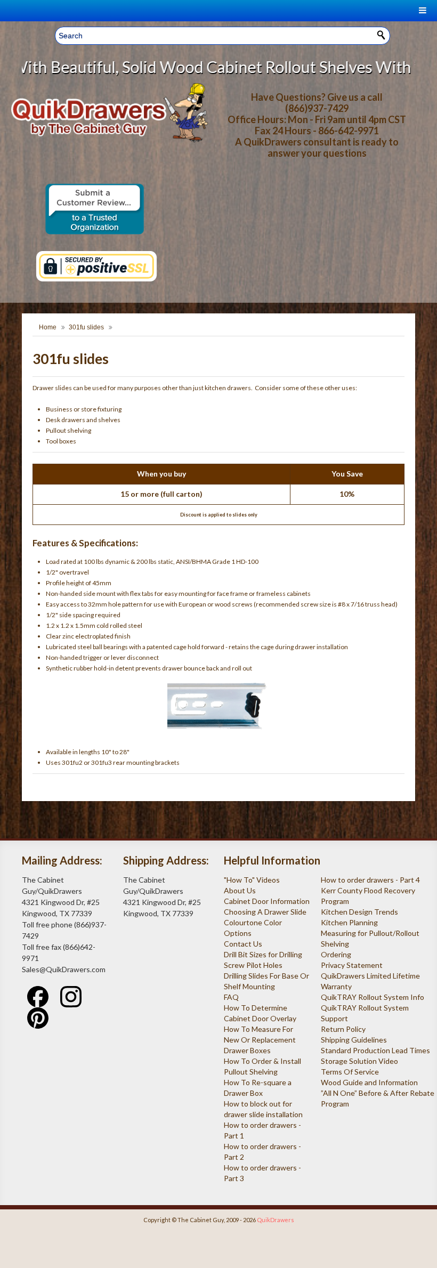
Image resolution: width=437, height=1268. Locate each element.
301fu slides (86, 327)
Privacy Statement (352, 965)
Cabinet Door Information (267, 901)
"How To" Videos (252, 879)
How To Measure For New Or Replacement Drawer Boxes (260, 1039)
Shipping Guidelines (354, 1039)
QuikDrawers (275, 1219)
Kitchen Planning (349, 922)
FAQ (231, 997)
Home (47, 327)
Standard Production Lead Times (375, 1050)
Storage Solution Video (359, 1060)
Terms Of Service (350, 1071)
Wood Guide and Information (369, 1082)
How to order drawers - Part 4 (370, 879)
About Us (240, 890)
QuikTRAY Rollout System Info (372, 997)
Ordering (336, 954)
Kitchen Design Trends (359, 911)
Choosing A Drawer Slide (265, 911)
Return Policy (343, 1028)
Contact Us (243, 943)
